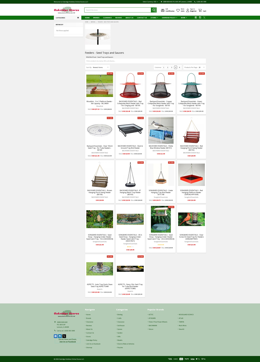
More (183, 18)
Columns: (158, 67)
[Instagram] (200, 17)
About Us (129, 18)
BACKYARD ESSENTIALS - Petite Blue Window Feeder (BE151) (161, 147)
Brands (96, 18)
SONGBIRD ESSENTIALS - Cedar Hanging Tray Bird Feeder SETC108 (161, 192)
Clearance (107, 18)
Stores (153, 18)
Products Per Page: (191, 67)
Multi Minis (182, 325)
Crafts (119, 318)
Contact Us (142, 18)
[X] (204, 17)
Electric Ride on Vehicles (125, 344)
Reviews (118, 18)
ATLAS (181, 318)
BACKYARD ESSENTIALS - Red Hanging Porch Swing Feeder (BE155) (191, 148)
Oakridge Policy (169, 18)
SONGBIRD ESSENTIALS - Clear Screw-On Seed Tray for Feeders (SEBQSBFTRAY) (191, 237)
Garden (119, 333)
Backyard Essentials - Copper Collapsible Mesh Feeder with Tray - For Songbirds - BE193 (161, 103)
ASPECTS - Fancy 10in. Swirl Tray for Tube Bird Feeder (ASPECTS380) (130, 286)
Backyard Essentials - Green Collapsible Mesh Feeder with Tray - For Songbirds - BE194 (191, 103)
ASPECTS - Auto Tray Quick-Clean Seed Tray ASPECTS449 (99, 285)
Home (87, 18)
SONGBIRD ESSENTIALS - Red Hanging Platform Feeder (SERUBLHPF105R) (191, 192)
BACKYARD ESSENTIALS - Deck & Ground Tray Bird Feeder (130, 147)
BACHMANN (153, 325)
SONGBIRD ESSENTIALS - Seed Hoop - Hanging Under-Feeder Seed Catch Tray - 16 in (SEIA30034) (99, 237)
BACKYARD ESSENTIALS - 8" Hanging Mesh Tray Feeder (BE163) (130, 192)
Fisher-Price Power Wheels (158, 322)
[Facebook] (196, 17)
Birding (119, 314)
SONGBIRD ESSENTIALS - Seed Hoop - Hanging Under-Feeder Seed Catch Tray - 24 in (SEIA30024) (161, 237)
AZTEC (151, 314)
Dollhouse (121, 325)
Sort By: (89, 67)
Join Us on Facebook (93, 344)
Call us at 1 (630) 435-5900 (66, 331)
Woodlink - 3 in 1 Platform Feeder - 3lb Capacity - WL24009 (100, 102)
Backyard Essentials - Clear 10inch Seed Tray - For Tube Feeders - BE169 (100, 148)
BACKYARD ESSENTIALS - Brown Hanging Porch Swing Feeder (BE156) (99, 192)
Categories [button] (60, 18)
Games (119, 329)
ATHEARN (152, 318)
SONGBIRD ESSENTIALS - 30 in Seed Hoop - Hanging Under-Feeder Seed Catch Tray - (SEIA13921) (130, 238)
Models (119, 340)
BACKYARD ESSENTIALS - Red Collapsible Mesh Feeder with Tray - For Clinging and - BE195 (130, 103)
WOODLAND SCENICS (186, 314)
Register (193, 11)
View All (181, 329)
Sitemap (89, 347)
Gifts (119, 336)
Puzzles (120, 347)
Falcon (151, 329)
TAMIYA (181, 322)
